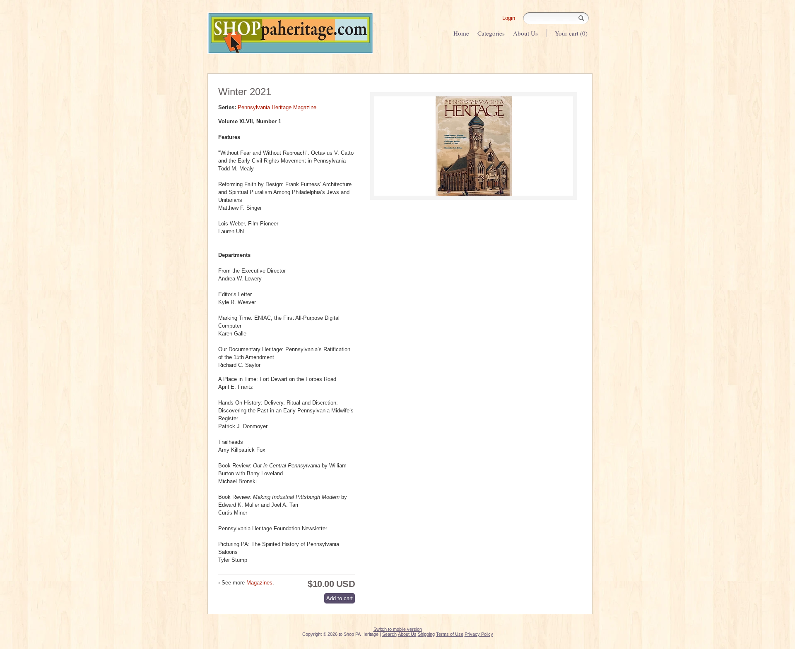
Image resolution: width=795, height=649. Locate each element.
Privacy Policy (479, 634)
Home (461, 33)
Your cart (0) (571, 33)
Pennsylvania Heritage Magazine (277, 107)
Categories (491, 33)
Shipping (426, 634)
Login (508, 18)
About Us (525, 33)
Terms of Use (449, 634)
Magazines (259, 583)
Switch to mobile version (397, 629)
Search (389, 634)
